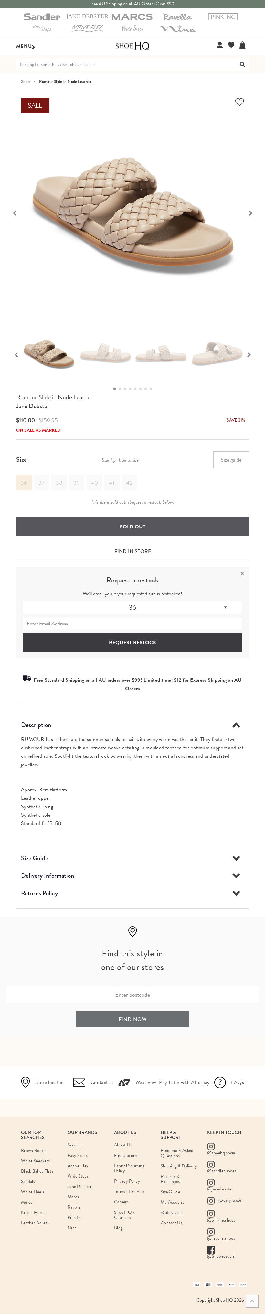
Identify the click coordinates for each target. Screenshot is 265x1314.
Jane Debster (32, 406)
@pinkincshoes (221, 1220)
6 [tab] (142, 389)
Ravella (74, 1207)
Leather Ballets (35, 1223)
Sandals (28, 1181)
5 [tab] (137, 389)
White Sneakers (35, 1160)
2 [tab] (121, 389)
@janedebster (220, 1189)
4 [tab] (132, 389)
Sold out (132, 527)
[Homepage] (132, 46)
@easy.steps (229, 1200)
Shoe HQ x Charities (124, 1215)
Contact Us (171, 1223)
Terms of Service (129, 1191)
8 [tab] (152, 389)
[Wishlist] (231, 45)
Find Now (133, 1019)
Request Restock (132, 642)
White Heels (32, 1192)
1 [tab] (116, 389)
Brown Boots (33, 1150)
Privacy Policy (127, 1181)
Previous (11, 212)
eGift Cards (171, 1212)
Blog (118, 1227)
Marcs (73, 1196)
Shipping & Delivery (179, 1166)
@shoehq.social (221, 1152)
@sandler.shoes (221, 1170)
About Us (123, 1145)
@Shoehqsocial (221, 1256)
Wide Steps (78, 1176)
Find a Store (125, 1155)
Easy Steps (78, 1155)
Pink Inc (75, 1217)
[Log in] (220, 45)
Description (36, 725)
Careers (121, 1202)
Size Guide (34, 858)
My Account (172, 1202)
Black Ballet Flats (37, 1171)
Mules (26, 1202)
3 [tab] (126, 389)
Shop (25, 82)
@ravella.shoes (221, 1238)
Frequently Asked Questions (177, 1153)
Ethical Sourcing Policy (129, 1168)
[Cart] (244, 45)
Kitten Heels (32, 1212)
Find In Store (132, 551)
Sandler (74, 1145)
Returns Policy (39, 893)
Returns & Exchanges (170, 1179)
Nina (72, 1227)
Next (253, 212)
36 (132, 607)
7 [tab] (147, 389)
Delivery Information (47, 875)
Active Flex (78, 1165)
